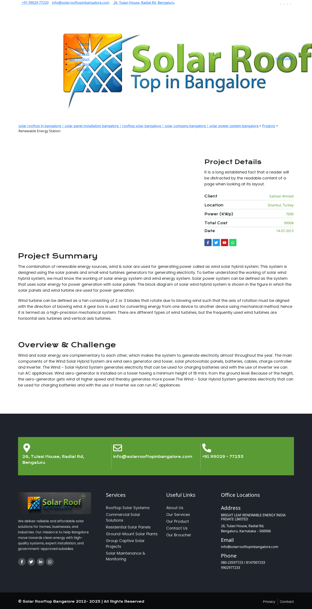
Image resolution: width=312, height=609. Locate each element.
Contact (83, 69)
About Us (82, 49)
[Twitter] (216, 242)
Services (83, 54)
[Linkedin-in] (40, 562)
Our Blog (82, 64)
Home (85, 43)
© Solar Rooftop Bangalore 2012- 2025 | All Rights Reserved (81, 601)
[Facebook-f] (208, 242)
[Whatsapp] (232, 242)
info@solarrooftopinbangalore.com (80, 2)
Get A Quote (285, 58)
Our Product (79, 59)
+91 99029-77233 (35, 2)
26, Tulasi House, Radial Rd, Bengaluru (143, 2)
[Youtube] (224, 242)
